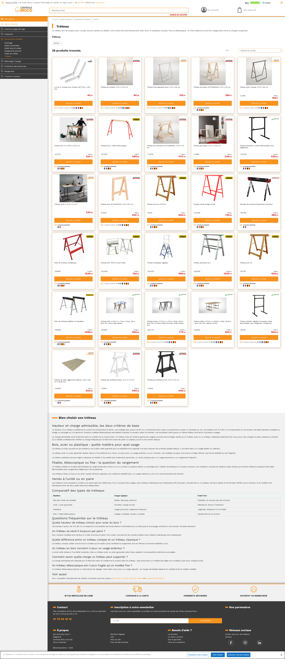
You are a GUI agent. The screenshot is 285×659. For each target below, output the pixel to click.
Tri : (227, 50)
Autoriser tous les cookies (238, 655)
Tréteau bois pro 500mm (156, 204)
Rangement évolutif (12, 51)
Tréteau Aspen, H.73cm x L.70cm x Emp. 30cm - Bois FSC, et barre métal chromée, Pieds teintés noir (165, 323)
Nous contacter (59, 642)
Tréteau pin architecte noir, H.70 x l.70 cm (163, 380)
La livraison (173, 634)
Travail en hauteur (10, 76)
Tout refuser (218, 655)
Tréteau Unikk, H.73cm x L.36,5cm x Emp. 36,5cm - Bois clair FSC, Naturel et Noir (212, 322)
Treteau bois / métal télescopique (113, 146)
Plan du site (115, 639)
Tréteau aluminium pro (202, 263)
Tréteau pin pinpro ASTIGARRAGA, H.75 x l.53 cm (211, 87)
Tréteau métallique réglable (157, 263)
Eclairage (8, 43)
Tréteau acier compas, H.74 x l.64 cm (254, 87)
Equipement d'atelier (12, 39)
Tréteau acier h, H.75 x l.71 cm (65, 204)
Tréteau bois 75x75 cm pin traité (113, 263)
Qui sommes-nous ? (61, 634)
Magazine (57, 637)
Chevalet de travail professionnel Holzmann (256, 204)
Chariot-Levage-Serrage (13, 29)
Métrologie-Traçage (11, 61)
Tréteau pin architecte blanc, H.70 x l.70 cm (117, 380)
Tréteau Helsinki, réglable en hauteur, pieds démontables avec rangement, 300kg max (256, 322)
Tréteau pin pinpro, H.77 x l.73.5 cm (207, 146)
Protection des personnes (13, 66)
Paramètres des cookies (198, 655)
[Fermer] (281, 654)
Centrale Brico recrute (62, 639)
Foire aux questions (176, 642)
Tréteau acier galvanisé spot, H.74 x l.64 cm (163, 87)
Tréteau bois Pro (246, 263)
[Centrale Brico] (23, 9)
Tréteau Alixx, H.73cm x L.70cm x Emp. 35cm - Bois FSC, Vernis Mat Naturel (118, 322)
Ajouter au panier (73, 103)
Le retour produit (175, 637)
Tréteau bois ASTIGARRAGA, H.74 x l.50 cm (117, 204)
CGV (112, 637)
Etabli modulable (11, 45)
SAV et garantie (174, 639)
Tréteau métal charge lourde (204, 204)
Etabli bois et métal (12, 48)
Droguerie (7, 34)
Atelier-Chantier (11, 24)
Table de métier (11, 54)
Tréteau (7, 56)
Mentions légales (117, 634)
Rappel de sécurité (178, 14)
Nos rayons (9, 19)
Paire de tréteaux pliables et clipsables (69, 321)
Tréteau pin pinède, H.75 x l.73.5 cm (114, 87)
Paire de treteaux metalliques (65, 263)
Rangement (7, 71)
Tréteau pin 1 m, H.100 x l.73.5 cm (67, 146)
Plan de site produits (119, 642)
